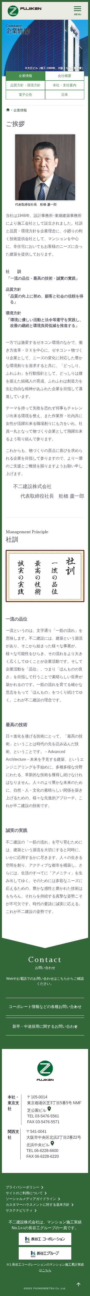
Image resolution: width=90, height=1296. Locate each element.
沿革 (64, 95)
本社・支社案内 (64, 85)
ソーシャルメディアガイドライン (34, 1199)
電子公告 (25, 95)
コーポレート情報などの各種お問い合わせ (45, 1007)
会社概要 (64, 76)
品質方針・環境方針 (25, 85)
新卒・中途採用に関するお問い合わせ (45, 1026)
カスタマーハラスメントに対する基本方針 (40, 1205)
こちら (46, 1270)
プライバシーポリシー (25, 1187)
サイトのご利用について (27, 1193)
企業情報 (25, 76)
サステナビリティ (22, 1210)
